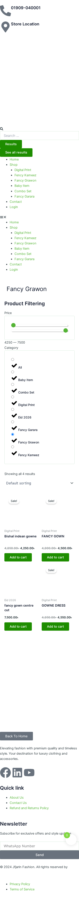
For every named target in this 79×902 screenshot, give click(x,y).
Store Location (25, 23)
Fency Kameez (25, 175)
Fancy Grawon (25, 180)
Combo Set (22, 191)
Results (11, 144)
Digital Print (22, 170)
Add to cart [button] (18, 557)
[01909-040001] (5, 10)
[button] (39, 217)
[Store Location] (5, 26)
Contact (16, 202)
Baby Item (21, 186)
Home (14, 159)
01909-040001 (26, 7)
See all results (16, 152)
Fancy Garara (24, 196)
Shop (14, 165)
